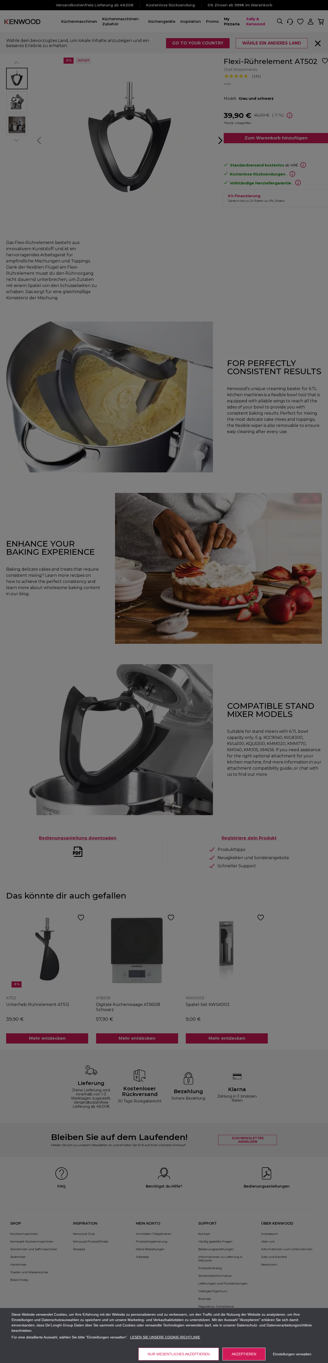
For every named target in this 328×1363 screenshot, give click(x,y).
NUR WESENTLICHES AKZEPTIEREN (179, 1354)
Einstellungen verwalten (292, 1354)
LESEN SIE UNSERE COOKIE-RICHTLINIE (165, 1337)
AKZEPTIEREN (244, 1354)
